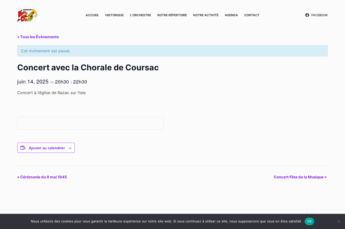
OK (309, 221)
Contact (251, 15)
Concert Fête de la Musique (300, 177)
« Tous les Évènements (38, 36)
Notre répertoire (172, 15)
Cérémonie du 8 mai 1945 (42, 177)
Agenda (231, 15)
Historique (114, 15)
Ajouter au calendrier (47, 147)
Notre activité (205, 15)
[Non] (338, 221)
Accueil (92, 15)
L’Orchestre (140, 15)
